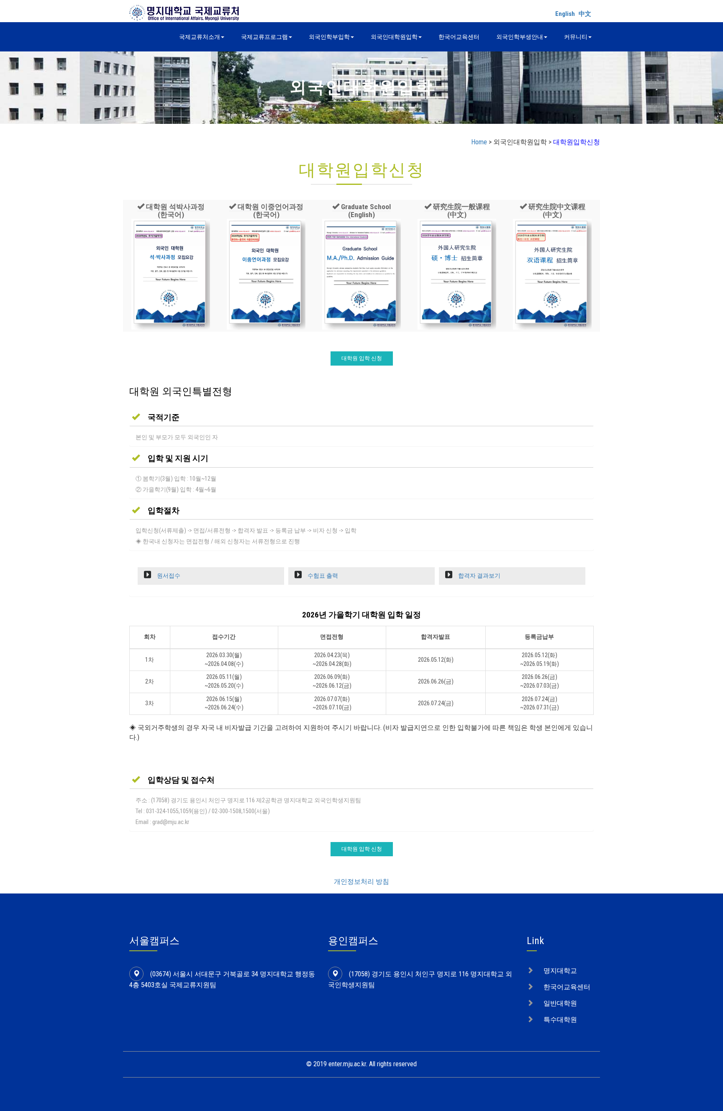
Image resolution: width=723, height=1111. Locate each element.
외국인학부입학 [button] (329, 36)
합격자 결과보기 (478, 575)
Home (479, 142)
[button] (171, 210)
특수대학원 (560, 1020)
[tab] (361, 417)
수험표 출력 (322, 575)
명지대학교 (560, 971)
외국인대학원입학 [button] (394, 36)
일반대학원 (560, 1003)
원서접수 (168, 575)
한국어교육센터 (458, 36)
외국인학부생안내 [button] (519, 36)
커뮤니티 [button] (575, 36)
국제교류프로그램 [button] (264, 36)
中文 (585, 14)
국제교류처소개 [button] (199, 36)
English (565, 14)
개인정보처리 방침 (361, 882)
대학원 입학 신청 (362, 358)
